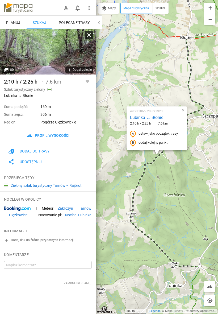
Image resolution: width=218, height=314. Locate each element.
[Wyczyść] (89, 35)
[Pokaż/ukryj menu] (89, 8)
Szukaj (39, 22)
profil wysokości (51, 135)
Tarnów (85, 208)
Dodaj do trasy (34, 151)
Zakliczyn (65, 208)
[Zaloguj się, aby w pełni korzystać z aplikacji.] (87, 81)
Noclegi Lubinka (78, 215)
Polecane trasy (74, 22)
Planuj (13, 22)
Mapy (111, 8)
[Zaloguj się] (66, 8)
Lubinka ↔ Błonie (146, 117)
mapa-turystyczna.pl (18, 7)
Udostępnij (31, 162)
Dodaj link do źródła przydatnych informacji (42, 240)
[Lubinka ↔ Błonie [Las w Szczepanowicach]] (48, 52)
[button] (186, 37)
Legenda (155, 311)
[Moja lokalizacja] (209, 300)
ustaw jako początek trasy (158, 133)
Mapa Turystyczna (177, 311)
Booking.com (17, 208)
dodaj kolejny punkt (153, 142)
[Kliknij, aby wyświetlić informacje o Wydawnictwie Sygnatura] (105, 309)
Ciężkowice (18, 215)
